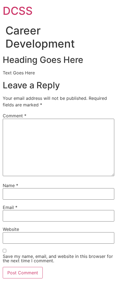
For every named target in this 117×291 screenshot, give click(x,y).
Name (10, 185)
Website (11, 229)
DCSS (18, 11)
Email (10, 207)
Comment (14, 116)
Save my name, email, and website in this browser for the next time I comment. (58, 258)
